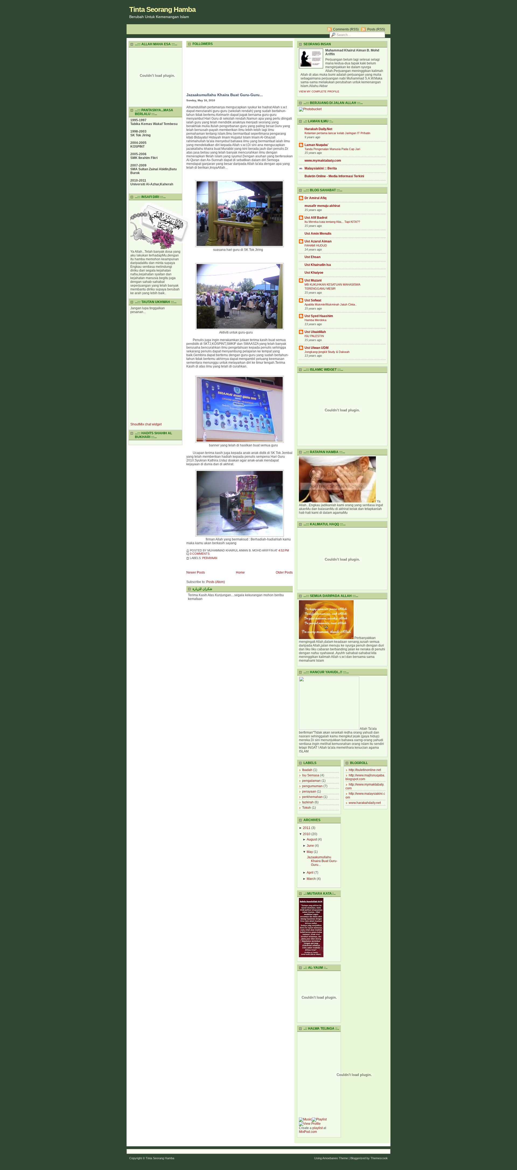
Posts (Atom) (215, 582)
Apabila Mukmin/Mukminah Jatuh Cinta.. (331, 304)
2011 (306, 828)
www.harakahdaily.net (365, 803)
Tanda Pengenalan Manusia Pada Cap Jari (332, 149)
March (311, 879)
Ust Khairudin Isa (318, 265)
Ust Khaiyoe (314, 273)
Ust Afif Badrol (316, 218)
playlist (317, 1128)
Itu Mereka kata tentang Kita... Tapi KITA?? (332, 221)
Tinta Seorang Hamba (162, 9)
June (310, 846)
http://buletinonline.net (365, 770)
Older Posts (284, 572)
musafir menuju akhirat (322, 206)
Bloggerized (358, 1158)
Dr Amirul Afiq (315, 198)
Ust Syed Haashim (319, 316)
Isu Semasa (310, 775)
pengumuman (312, 786)
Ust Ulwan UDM (317, 348)
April (310, 872)
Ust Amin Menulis (318, 233)
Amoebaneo (330, 1158)
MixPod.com (308, 1132)
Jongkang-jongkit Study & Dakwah (327, 351)
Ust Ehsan (312, 257)
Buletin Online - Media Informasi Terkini (334, 176)
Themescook (379, 1158)
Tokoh (306, 808)
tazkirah (308, 802)
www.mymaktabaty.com (323, 160)
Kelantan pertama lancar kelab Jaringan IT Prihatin (337, 133)
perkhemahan (312, 797)
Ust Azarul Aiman (318, 241)
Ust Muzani (313, 280)
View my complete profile (319, 91)
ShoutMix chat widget (146, 424)
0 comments (199, 553)
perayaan (209, 558)
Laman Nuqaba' (317, 145)
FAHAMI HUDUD (316, 245)
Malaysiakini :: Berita (321, 168)
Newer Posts (195, 572)
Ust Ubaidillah (315, 332)
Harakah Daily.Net (318, 129)
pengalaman (311, 781)
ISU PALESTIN (314, 336)
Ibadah (307, 770)
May (310, 852)
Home (240, 572)
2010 (306, 834)
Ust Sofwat (313, 300)
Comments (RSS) (346, 29)
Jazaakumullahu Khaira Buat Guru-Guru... (224, 95)
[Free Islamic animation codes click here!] (159, 248)
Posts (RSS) (376, 29)
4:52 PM (283, 550)
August (312, 839)
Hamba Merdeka (315, 320)
